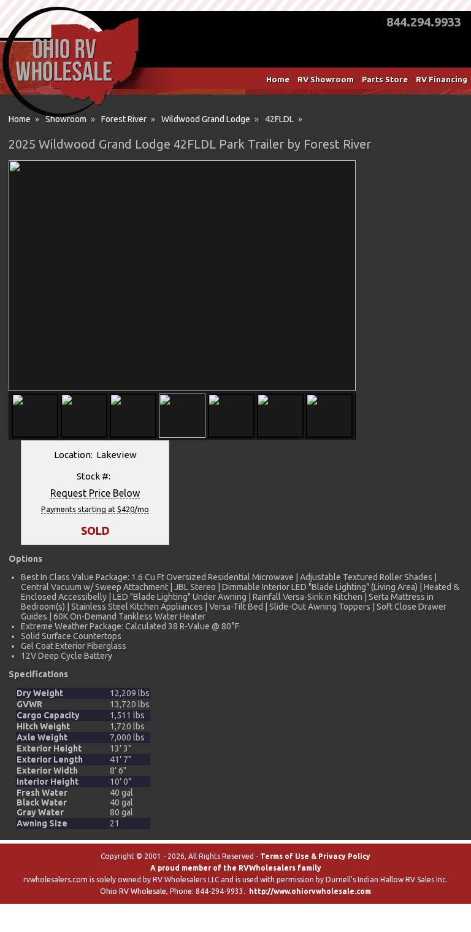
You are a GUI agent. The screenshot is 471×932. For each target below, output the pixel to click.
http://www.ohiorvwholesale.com (310, 891)
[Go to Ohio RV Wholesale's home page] (71, 116)
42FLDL (279, 119)
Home (277, 79)
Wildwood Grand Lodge (205, 119)
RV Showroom (325, 79)
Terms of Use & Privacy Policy (315, 856)
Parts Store (385, 79)
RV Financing (441, 79)
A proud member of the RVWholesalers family (235, 868)
